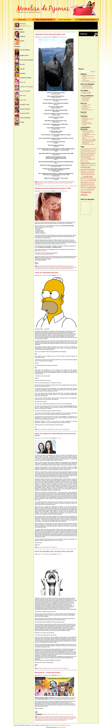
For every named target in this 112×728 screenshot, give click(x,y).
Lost (88, 165)
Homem (40, 429)
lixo (42, 719)
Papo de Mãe (85, 101)
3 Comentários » (70, 268)
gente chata (37, 719)
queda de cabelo (42, 268)
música (83, 173)
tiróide (51, 268)
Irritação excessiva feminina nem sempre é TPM (53, 188)
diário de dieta (89, 154)
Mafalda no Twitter (86, 92)
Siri (68, 719)
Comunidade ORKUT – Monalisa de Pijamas (87, 86)
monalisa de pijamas (88, 169)
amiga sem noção (42, 547)
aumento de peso (42, 266)
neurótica (55, 668)
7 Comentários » (53, 547)
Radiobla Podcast (86, 122)
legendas (72, 181)
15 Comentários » (62, 720)
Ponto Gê (59, 275)
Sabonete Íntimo (90, 144)
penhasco (50, 183)
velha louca (47, 720)
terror (95, 185)
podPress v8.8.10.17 (61, 727)
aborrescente (41, 716)
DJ (58, 718)
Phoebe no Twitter (86, 93)
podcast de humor (85, 178)
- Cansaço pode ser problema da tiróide (44, 254)
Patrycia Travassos (39, 183)
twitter (92, 190)
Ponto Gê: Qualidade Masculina (46, 273)
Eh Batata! (84, 106)
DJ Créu (61, 718)
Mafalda (91, 165)
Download (71, 714)
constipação (50, 181)
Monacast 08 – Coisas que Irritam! (47, 672)
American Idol (83, 148)
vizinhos (52, 720)
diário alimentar (87, 153)
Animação (92, 148)
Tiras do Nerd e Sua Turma (88, 81)
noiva (88, 173)
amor (88, 148)
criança (55, 718)
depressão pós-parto (52, 266)
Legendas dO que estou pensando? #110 (50, 34)
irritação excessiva (68, 266)
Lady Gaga (85, 161)
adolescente (47, 716)
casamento (86, 150)
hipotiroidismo (60, 266)
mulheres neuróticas (43, 668)
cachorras (73, 716)
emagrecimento (91, 156)
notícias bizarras (86, 174)
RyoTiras (84, 113)
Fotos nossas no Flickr (87, 88)
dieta (82, 153)
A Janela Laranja (86, 105)
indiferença (44, 429)
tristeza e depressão (60, 268)
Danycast (84, 117)
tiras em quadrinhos (88, 188)
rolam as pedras (60, 183)
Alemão (53, 716)
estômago (64, 181)
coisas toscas (47, 718)
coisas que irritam (39, 718)
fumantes (66, 718)
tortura (87, 190)
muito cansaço (61, 267)
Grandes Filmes (86, 107)
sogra (65, 183)
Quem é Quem (85, 80)
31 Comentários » (65, 429)
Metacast (84, 121)
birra (69, 716)
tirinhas (83, 190)
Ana (83, 134)
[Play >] (36, 711)
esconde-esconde (57, 181)
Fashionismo (85, 99)
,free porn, (84, 137)
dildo (83, 144)
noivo (92, 173)
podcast (72, 267)
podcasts (59, 675)
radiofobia (91, 182)
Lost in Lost (85, 108)
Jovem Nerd (85, 120)
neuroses (50, 668)
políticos (55, 719)
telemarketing (38, 720)
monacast (85, 167)
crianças (92, 151)
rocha (54, 183)
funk (70, 718)
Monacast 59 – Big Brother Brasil (87, 142)
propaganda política (62, 719)
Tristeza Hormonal (42, 250)
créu (52, 718)
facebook (83, 157)
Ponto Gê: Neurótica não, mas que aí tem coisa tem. (54, 551)
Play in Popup (66, 714)
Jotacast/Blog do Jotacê (88, 119)
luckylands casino (86, 130)
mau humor (45, 719)
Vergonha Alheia (86, 193)
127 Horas (40, 181)
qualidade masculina (53, 429)
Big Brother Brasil (63, 716)
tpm (68, 183)
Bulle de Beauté (86, 98)
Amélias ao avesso (86, 97)
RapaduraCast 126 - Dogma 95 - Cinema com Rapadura (89, 140)
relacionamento (86, 184)
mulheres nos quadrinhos (89, 171)
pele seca (68, 267)
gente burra (74, 718)
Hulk (69, 181)
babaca (57, 716)
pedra (45, 183)
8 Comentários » (64, 668)
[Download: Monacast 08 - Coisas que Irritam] (38, 714)
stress (47, 268)
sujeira (71, 719)
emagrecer (84, 156)
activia (44, 181)
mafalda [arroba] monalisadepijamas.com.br (59, 725)
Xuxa (56, 720)
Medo (94, 165)
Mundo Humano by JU (87, 109)
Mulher (82, 171)
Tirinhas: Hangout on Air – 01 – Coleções (88, 132)
